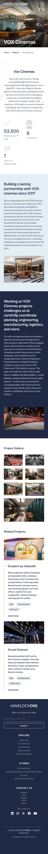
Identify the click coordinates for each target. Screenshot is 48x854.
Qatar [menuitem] (24, 803)
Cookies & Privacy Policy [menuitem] (24, 837)
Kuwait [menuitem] (24, 798)
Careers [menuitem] (24, 775)
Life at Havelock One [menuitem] (24, 778)
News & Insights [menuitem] (24, 754)
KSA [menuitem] (24, 795)
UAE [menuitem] (24, 800)
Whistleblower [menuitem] (24, 768)
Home (6, 52)
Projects (15, 52)
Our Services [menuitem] (24, 743)
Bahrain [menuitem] (24, 792)
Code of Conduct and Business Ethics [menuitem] (24, 772)
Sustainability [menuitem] (24, 750)
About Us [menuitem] (24, 740)
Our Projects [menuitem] (24, 747)
